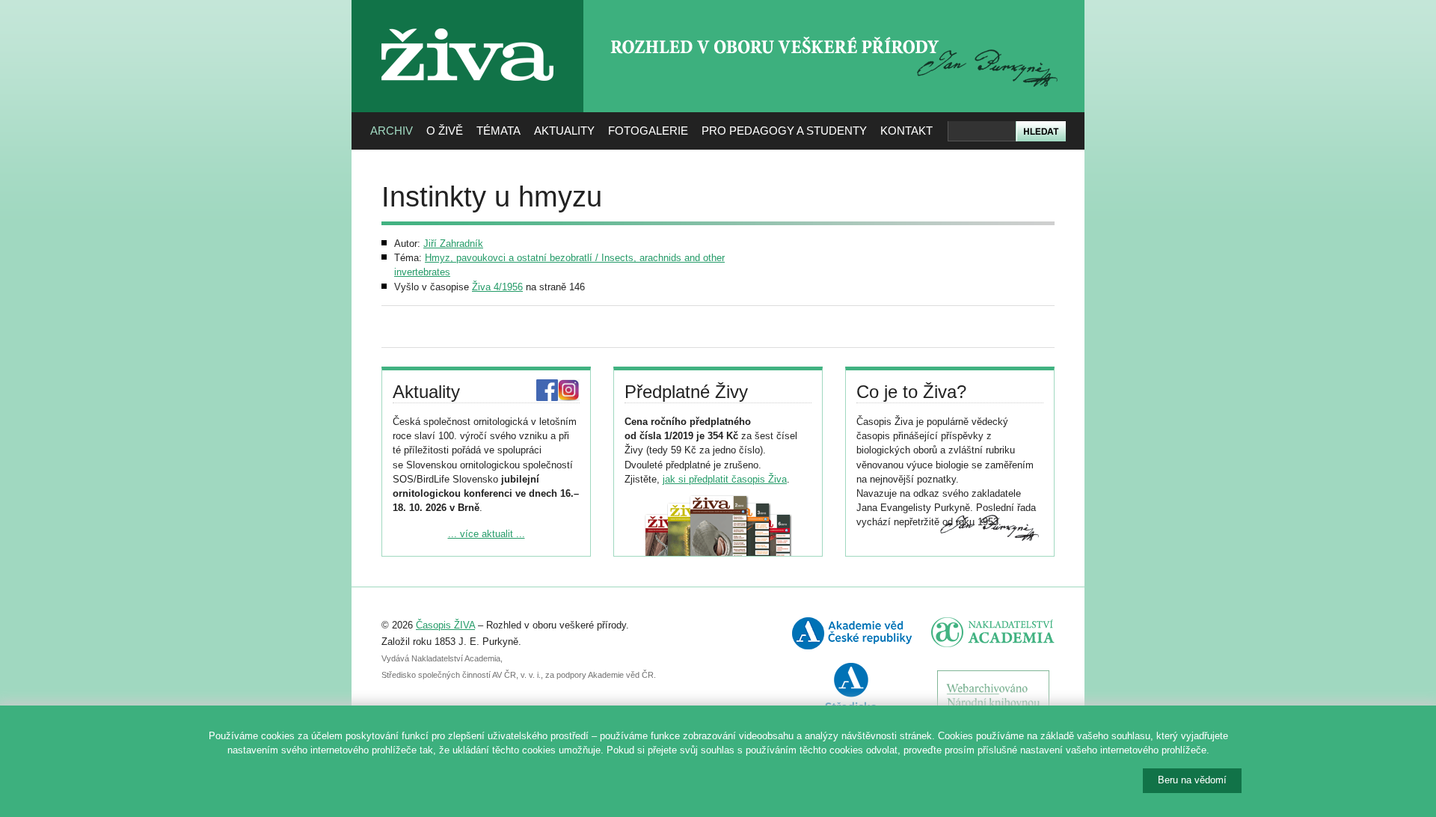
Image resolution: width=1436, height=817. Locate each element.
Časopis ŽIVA (445, 625)
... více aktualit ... (486, 533)
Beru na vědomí (1192, 780)
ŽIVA (468, 22)
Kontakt (906, 130)
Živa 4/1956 (497, 287)
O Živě (444, 130)
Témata (498, 130)
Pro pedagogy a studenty (784, 130)
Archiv (391, 130)
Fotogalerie (648, 130)
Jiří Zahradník (453, 243)
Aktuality (564, 130)
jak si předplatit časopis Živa (725, 479)
